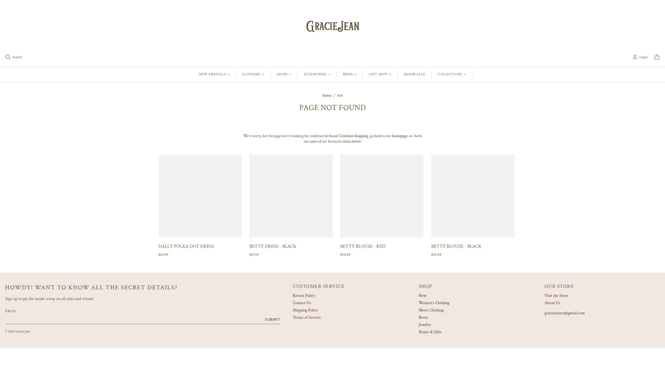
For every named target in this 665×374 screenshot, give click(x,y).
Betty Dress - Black (272, 246)
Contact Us (302, 303)
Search (17, 57)
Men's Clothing (431, 310)
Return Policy (304, 295)
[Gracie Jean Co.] (332, 25)
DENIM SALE (414, 74)
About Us (552, 303)
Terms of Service (307, 317)
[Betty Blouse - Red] (381, 196)
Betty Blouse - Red (362, 246)
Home (327, 95)
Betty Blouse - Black (456, 246)
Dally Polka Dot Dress (186, 246)
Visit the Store (556, 295)
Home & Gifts (430, 332)
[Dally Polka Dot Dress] (200, 196)
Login (643, 57)
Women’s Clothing (434, 303)
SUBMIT (272, 320)
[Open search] (8, 57)
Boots (423, 317)
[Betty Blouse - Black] (472, 196)
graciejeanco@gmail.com (564, 313)
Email (11, 311)
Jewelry (425, 325)
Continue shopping (353, 135)
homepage (399, 135)
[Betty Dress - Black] (290, 196)
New (422, 295)
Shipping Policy (305, 310)
